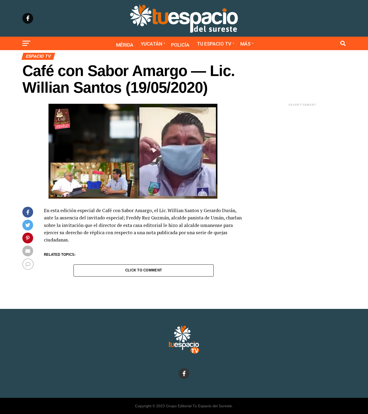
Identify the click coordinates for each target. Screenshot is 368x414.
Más (245, 44)
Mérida (124, 45)
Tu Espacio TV (214, 44)
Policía (180, 45)
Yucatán (151, 44)
